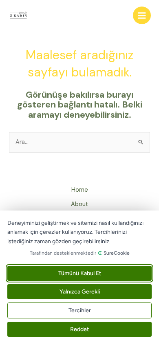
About (79, 204)
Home (79, 190)
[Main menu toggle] (142, 16)
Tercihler (79, 310)
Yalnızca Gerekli (80, 291)
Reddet (79, 329)
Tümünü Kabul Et (79, 273)
